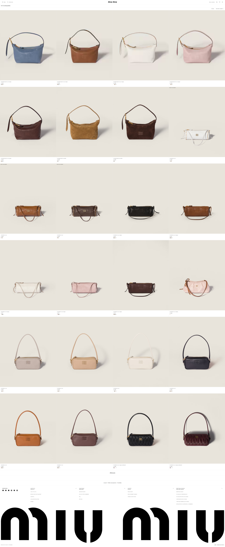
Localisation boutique (34, 499)
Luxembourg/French (220, 544)
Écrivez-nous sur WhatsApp (35, 494)
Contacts (32, 496)
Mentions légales (179, 491)
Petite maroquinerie (112, 482)
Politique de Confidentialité (181, 494)
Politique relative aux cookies (182, 496)
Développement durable (132, 494)
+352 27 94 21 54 (33, 491)
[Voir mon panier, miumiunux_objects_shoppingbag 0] (222, 2)
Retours (80, 499)
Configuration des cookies (181, 499)
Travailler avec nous (132, 496)
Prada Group (130, 491)
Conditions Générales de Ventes (182, 501)
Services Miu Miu (82, 491)
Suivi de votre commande (84, 494)
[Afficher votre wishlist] (219, 2)
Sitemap (31, 501)
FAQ (79, 496)
